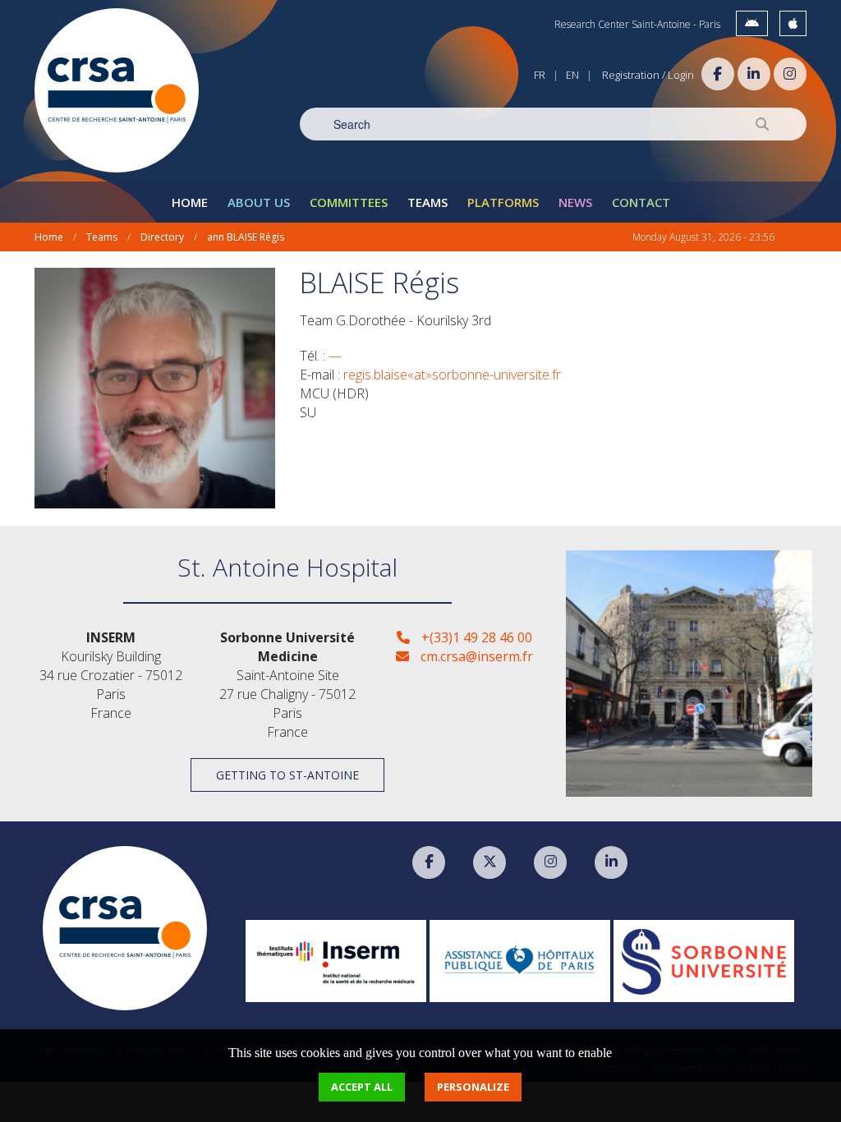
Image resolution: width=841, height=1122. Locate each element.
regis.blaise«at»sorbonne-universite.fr (452, 375)
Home (190, 202)
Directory (162, 237)
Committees (349, 202)
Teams (427, 202)
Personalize (473, 1086)
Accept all (362, 1086)
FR (539, 74)
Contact (641, 202)
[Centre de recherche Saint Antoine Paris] (116, 90)
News (575, 202)
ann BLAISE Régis (245, 237)
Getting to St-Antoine (287, 775)
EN (572, 74)
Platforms (503, 202)
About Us (258, 202)
